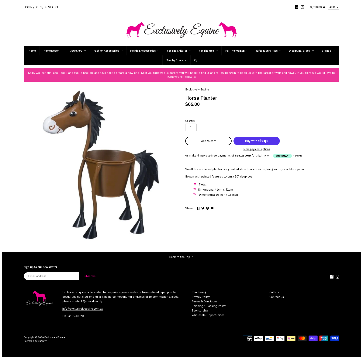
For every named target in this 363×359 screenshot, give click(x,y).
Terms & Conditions (204, 301)
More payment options (257, 149)
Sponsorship (200, 310)
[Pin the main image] (207, 207)
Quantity (190, 120)
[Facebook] (296, 7)
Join (38, 7)
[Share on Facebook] (198, 207)
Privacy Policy (201, 297)
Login (28, 7)
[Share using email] (212, 207)
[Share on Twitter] (202, 207)
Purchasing (199, 292)
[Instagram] (302, 7)
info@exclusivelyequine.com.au (82, 308)
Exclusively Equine (197, 89)
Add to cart (208, 141)
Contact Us (276, 297)
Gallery (274, 292)
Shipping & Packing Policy (209, 306)
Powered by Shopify (35, 341)
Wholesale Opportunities (208, 315)
